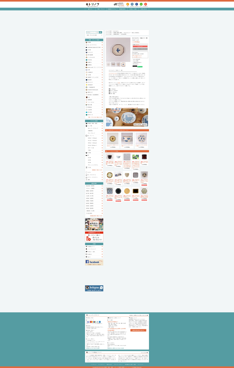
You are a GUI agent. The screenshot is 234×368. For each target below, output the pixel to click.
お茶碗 (89, 152)
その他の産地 (89, 213)
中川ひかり (90, 82)
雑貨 (89, 179)
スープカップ (92, 133)
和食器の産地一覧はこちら (96, 215)
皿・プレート (91, 135)
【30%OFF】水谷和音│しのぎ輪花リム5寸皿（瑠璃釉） (118, 197)
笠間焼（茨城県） (90, 200)
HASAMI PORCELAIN (93, 89)
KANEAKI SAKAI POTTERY (94, 47)
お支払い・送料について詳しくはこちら (138, 315)
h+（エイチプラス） (92, 44)
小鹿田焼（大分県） (90, 210)
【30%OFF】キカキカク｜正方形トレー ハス (109, 196)
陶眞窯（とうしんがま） (93, 77)
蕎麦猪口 (91, 130)
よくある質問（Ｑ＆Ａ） (137, 56)
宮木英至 (90, 112)
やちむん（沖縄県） (90, 188)
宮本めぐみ (90, 114)
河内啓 (89, 49)
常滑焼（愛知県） (90, 208)
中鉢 (90, 160)
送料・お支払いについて (137, 55)
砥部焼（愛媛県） (90, 203)
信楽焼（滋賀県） (90, 205)
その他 (89, 167)
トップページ (93, 364)
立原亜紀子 (90, 72)
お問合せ (90, 254)
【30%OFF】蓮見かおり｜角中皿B (144, 162)
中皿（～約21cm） (93, 142)
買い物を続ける (135, 63)
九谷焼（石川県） (90, 195)
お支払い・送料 (133, 9)
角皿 (90, 150)
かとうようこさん (113, 73)
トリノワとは (141, 0)
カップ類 (90, 125)
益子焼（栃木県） (90, 193)
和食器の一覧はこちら (97, 169)
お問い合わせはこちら (137, 330)
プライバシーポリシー (118, 364)
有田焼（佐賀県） (90, 198)
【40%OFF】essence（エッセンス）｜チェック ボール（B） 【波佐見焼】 (118, 163)
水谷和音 (90, 109)
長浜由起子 (90, 84)
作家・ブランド (101, 9)
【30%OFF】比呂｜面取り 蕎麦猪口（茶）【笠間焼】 (109, 163)
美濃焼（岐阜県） (90, 190)
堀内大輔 (90, 104)
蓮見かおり (90, 92)
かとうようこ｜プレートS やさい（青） (141, 145)
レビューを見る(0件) (136, 59)
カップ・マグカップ (93, 128)
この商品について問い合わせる (140, 48)
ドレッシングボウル (93, 165)
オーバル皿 (91, 147)
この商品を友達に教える (137, 62)
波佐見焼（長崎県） (90, 185)
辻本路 (89, 74)
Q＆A (146, 0)
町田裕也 (90, 107)
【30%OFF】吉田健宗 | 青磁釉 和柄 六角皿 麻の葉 (144, 196)
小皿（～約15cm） (93, 140)
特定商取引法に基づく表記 (130, 364)
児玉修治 (90, 59)
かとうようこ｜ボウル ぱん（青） (127, 145)
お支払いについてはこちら (92, 348)
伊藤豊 (89, 42)
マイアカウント (101, 364)
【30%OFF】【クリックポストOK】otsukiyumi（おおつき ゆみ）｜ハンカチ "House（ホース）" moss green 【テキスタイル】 (127, 164)
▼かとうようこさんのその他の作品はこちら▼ (127, 107)
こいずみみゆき (91, 57)
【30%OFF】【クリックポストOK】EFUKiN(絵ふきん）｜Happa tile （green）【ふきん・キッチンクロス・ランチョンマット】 (135, 164)
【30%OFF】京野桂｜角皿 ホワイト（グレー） (135, 180)
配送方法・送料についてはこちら (115, 348)
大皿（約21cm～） (93, 145)
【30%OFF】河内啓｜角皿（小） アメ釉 (135, 196)
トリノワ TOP (108, 31)
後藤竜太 (90, 64)
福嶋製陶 (90, 99)
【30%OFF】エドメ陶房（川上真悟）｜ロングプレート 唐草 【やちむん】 (118, 181)
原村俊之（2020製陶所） (93, 94)
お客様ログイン (91, 246)
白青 (89, 69)
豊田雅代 (90, 79)
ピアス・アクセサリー (93, 177)
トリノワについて (92, 249)
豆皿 (119, 82)
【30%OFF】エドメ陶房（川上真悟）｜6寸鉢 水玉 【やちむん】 (109, 181)
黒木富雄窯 (90, 54)
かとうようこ (116, 31)
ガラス (89, 172)
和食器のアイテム (112, 9)
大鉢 (90, 162)
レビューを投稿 (135, 60)
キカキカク (90, 52)
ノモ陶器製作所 (91, 87)
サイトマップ (140, 364)
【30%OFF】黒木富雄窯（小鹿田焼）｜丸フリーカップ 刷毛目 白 (127, 181)
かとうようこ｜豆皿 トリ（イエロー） (113, 145)
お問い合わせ (144, 9)
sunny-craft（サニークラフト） (95, 67)
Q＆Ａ (89, 256)
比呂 (89, 97)
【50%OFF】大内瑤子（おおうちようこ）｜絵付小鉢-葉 (144, 181)
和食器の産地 (122, 9)
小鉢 (90, 157)
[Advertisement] (117, 20)
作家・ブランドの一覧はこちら (95, 117)
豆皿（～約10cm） (93, 138)
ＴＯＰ (90, 9)
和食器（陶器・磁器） (93, 123)
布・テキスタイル (92, 174)
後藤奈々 (90, 62)
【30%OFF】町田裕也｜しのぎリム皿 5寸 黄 (127, 196)
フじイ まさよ (91, 102)
